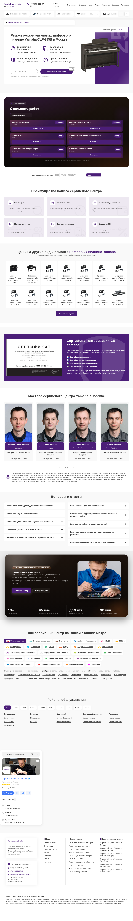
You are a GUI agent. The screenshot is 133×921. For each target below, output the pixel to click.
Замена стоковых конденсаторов (25, 149)
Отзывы (115, 5)
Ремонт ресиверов (76, 865)
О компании (72, 5)
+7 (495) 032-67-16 (37, 5)
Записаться (37, 128)
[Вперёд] (126, 14)
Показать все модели (66, 314)
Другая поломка (93, 175)
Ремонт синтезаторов (77, 849)
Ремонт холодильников (78, 872)
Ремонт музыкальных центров (80, 856)
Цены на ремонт (86, 5)
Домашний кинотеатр (18, 14)
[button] (62, 466)
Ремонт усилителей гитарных (80, 868)
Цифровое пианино (88, 14)
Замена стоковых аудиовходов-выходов (85, 135)
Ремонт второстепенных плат (80, 149)
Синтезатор (66, 14)
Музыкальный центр (114, 14)
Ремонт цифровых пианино (79, 852)
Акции (97, 5)
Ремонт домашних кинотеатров (81, 843)
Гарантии (106, 5)
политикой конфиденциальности (39, 77)
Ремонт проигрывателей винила (81, 862)
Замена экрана (17, 135)
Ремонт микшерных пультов (80, 846)
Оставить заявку (21, 591)
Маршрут (9, 793)
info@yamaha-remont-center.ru (20, 874)
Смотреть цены (41, 591)
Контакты (125, 5)
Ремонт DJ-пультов (76, 859)
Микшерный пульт (44, 14)
